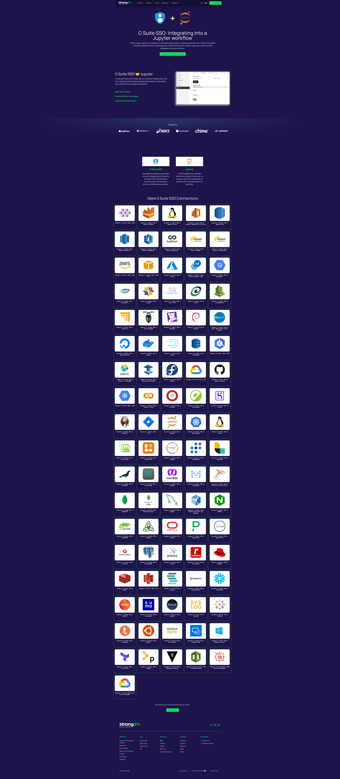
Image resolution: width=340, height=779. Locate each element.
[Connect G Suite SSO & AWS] (124, 268)
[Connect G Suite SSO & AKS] (124, 216)
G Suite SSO (155, 169)
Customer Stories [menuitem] (165, 752)
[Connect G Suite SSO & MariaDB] (124, 477)
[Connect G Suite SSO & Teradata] (124, 634)
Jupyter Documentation (125, 101)
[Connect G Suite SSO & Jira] (148, 425)
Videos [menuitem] (162, 746)
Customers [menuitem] (123, 757)
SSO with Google (122, 92)
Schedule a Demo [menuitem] (207, 743)
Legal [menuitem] (182, 749)
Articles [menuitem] (162, 743)
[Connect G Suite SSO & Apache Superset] (172, 242)
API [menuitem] (141, 749)
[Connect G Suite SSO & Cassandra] (124, 294)
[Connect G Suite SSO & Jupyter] (172, 425)
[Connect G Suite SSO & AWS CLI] (148, 268)
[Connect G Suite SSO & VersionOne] (172, 634)
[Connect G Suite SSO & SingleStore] (196, 582)
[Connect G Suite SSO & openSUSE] (124, 529)
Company (174, 3)
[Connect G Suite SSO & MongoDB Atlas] (148, 503)
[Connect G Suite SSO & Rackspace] (196, 556)
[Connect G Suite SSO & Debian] (196, 321)
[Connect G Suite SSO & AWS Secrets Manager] (219, 660)
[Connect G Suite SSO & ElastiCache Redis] (148, 373)
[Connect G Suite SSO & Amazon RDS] (219, 216)
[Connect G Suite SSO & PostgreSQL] (148, 556)
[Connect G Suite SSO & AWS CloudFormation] (196, 660)
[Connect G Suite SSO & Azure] (172, 268)
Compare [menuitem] (122, 759)
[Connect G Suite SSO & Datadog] (172, 321)
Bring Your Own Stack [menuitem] (126, 751)
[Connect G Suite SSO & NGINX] (219, 503)
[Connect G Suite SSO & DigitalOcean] (124, 347)
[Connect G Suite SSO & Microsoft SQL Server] (219, 477)
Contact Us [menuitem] (205, 741)
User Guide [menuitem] (143, 743)
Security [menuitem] (183, 746)
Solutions (148, 3)
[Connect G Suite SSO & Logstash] (219, 451)
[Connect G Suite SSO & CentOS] (148, 294)
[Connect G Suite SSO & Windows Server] (219, 634)
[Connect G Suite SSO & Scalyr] (172, 582)
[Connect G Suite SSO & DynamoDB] (196, 347)
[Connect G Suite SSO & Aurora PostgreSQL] (219, 242)
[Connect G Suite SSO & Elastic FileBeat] (124, 373)
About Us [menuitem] (183, 741)
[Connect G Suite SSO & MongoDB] (124, 503)
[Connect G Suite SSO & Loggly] (172, 451)
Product (139, 3)
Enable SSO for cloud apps (126, 96)
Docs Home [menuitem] (143, 741)
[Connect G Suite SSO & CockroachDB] (148, 321)
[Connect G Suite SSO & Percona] (124, 556)
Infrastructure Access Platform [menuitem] (127, 742)
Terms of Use (214, 771)
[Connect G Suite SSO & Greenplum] (196, 399)
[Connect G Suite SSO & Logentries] (148, 451)
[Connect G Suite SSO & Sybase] (172, 608)
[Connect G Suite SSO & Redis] (124, 582)
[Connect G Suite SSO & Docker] (148, 347)
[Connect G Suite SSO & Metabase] (196, 477)
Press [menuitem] (182, 752)
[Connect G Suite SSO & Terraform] (124, 660)
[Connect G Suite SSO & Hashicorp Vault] (172, 660)
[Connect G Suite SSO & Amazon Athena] (148, 216)
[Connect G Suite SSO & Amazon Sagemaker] (148, 242)
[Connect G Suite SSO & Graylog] (172, 399)
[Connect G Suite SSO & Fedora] (172, 373)
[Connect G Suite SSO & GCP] (196, 373)
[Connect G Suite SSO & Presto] (172, 556)
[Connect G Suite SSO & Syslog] (196, 608)
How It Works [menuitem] (124, 748)
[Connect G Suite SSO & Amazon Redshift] (124, 242)
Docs (156, 3)
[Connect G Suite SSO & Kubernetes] (196, 425)
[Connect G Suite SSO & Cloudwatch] (219, 294)
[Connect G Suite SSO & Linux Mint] (124, 451)
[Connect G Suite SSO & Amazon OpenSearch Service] (196, 216)
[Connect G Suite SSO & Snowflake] (219, 582)
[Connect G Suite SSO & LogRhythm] (196, 451)
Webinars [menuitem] (163, 749)
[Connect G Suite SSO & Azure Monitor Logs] (196, 268)
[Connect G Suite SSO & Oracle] (172, 529)
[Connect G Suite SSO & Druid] (172, 347)
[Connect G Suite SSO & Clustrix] (124, 321)
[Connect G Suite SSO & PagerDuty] (196, 529)
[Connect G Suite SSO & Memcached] (148, 477)
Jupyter (189, 169)
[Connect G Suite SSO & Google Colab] (148, 399)
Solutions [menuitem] (123, 745)
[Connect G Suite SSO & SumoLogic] (148, 608)
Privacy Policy (183, 771)
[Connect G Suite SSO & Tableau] (219, 608)
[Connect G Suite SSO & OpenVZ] (148, 529)
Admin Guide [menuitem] (144, 746)
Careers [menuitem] (182, 743)
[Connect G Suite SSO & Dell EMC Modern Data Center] (219, 321)
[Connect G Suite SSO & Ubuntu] (148, 634)
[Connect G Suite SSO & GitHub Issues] (219, 373)
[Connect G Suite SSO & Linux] (219, 425)
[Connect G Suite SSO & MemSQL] (172, 477)
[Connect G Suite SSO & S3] (148, 582)
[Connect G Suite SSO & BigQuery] (219, 268)
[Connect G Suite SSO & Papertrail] (219, 529)
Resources (165, 3)
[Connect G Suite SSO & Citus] (196, 294)
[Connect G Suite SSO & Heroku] (219, 399)
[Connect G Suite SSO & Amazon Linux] (172, 216)
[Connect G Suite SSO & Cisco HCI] (172, 294)
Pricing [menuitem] (122, 754)
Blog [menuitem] (161, 741)
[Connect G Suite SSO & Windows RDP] (196, 634)
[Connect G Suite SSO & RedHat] (219, 556)
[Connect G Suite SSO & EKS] (219, 347)
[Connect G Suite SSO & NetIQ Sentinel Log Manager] (196, 503)
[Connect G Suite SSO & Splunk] (124, 608)
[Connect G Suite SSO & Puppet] (148, 660)
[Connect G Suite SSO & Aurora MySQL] (196, 242)
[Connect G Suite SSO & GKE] (124, 399)
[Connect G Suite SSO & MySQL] (172, 503)
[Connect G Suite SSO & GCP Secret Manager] (124, 686)
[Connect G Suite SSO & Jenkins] (124, 425)
